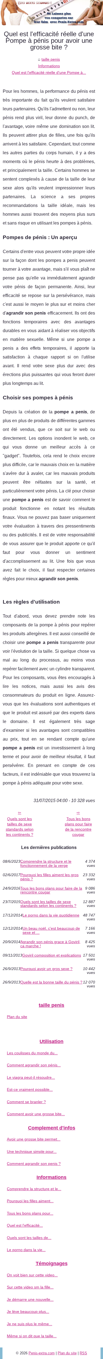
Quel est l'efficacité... (25, 1225)
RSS (83, 1353)
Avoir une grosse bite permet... (33, 1139)
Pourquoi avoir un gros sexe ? (46, 969)
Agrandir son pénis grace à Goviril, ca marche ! (50, 944)
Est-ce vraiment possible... (30, 1089)
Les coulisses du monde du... (32, 1053)
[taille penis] (51, 12)
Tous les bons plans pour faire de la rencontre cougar (78, 826)
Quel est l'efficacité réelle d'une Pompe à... (49, 72)
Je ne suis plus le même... (29, 1324)
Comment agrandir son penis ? (34, 1163)
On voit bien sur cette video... (32, 1275)
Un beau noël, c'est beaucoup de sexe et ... (51, 930)
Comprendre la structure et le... (34, 1189)
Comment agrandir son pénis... (34, 1065)
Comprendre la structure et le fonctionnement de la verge (45, 863)
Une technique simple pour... (32, 1151)
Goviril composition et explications (51, 955)
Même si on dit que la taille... (32, 1336)
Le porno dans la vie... (26, 1250)
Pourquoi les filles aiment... (30, 1201)
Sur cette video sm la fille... (30, 1287)
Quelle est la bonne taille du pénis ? (51, 982)
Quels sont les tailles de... (29, 1237)
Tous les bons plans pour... (30, 1213)
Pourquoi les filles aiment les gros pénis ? (49, 877)
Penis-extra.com (42, 1353)
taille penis (50, 59)
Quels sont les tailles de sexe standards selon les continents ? (20, 826)
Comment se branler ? (26, 1102)
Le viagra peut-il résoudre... (31, 1077)
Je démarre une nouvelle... (30, 1299)
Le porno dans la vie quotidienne (51, 915)
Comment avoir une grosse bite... (36, 1114)
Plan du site (17, 1017)
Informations (49, 66)
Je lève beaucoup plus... (28, 1311)
